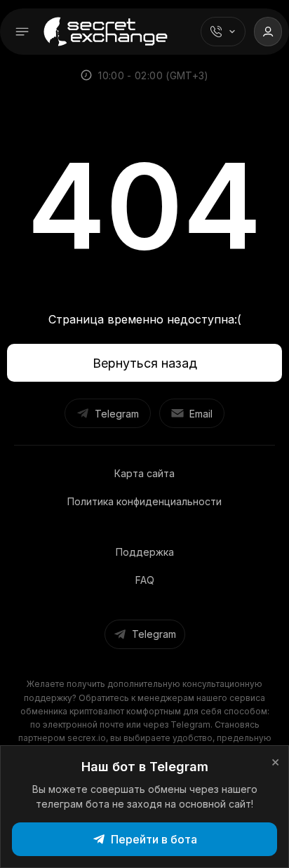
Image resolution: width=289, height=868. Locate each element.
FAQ (144, 580)
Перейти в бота (154, 839)
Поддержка (145, 552)
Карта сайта (144, 473)
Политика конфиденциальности (144, 501)
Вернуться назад (145, 363)
